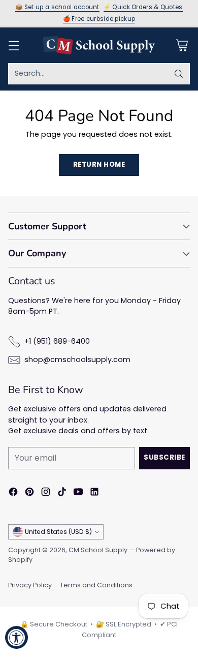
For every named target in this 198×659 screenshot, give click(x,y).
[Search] (179, 73)
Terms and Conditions (96, 585)
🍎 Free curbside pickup (99, 19)
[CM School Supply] (99, 45)
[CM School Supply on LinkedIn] (94, 493)
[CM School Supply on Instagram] (46, 493)
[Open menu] (13, 45)
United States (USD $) (58, 531)
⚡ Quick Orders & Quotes (143, 7)
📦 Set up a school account (57, 7)
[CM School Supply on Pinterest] (29, 493)
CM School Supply (98, 550)
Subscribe (164, 457)
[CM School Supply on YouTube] (78, 493)
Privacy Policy (30, 585)
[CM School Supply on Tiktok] (62, 493)
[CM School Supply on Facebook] (13, 493)
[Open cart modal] (181, 45)
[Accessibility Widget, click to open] (16, 637)
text (140, 431)
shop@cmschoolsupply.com (77, 359)
